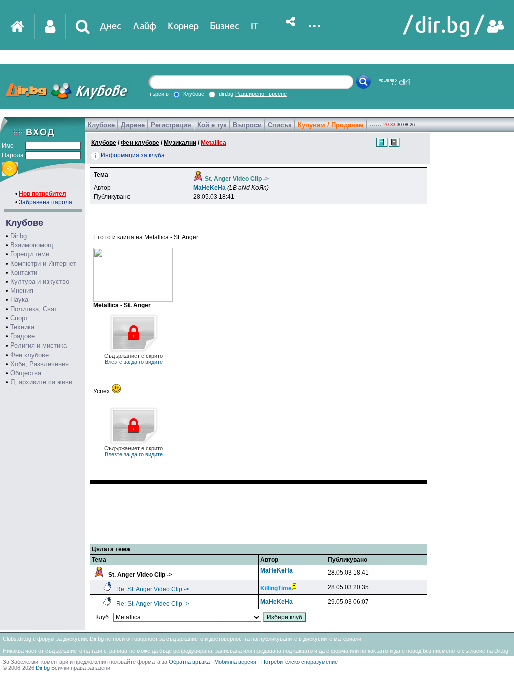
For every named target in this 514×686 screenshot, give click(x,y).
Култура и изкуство (39, 281)
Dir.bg (18, 236)
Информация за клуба (133, 155)
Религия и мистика (38, 345)
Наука (19, 299)
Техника (22, 327)
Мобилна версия (235, 662)
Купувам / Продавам (331, 125)
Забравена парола (45, 202)
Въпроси (247, 125)
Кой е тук (212, 125)
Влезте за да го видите (133, 359)
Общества (25, 373)
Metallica (213, 142)
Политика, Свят (33, 309)
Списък (280, 125)
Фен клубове (29, 355)
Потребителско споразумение (299, 662)
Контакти (23, 272)
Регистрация (171, 125)
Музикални (180, 142)
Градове (22, 336)
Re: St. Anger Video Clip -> (152, 589)
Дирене (133, 125)
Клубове (101, 125)
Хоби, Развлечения (39, 364)
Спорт (19, 318)
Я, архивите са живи (41, 382)
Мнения (21, 290)
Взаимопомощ (31, 245)
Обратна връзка (189, 662)
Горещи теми (29, 254)
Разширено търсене (261, 94)
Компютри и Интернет (43, 263)
